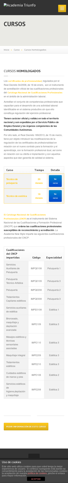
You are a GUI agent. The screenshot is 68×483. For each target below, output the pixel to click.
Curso (17, 49)
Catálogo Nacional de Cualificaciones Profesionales (35, 92)
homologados (22, 71)
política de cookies (37, 473)
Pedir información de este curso (26, 426)
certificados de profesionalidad (25, 81)
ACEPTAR (36, 479)
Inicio (6, 49)
